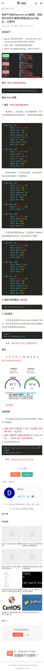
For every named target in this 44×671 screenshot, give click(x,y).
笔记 (16, 26)
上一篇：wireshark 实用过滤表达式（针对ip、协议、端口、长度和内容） (22, 504)
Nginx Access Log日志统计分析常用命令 (12, 567)
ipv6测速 (9, 404)
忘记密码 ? (36, 6)
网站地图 (34, 665)
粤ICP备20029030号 (24, 665)
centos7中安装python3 (30, 612)
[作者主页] (28, 496)
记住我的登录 (10, 6)
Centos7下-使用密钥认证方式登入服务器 (12, 613)
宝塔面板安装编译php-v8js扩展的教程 (32, 567)
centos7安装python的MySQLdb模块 (32, 590)
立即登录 (18, 634)
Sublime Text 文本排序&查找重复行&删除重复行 (32, 544)
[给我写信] (32, 496)
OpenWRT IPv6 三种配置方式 (23, 343)
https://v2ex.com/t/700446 (22, 459)
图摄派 (14, 665)
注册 (28, 634)
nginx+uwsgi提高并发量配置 (12, 544)
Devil (21, 489)
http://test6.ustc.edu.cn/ (12, 360)
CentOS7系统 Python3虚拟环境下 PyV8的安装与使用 (12, 590)
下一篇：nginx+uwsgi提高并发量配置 (22, 509)
